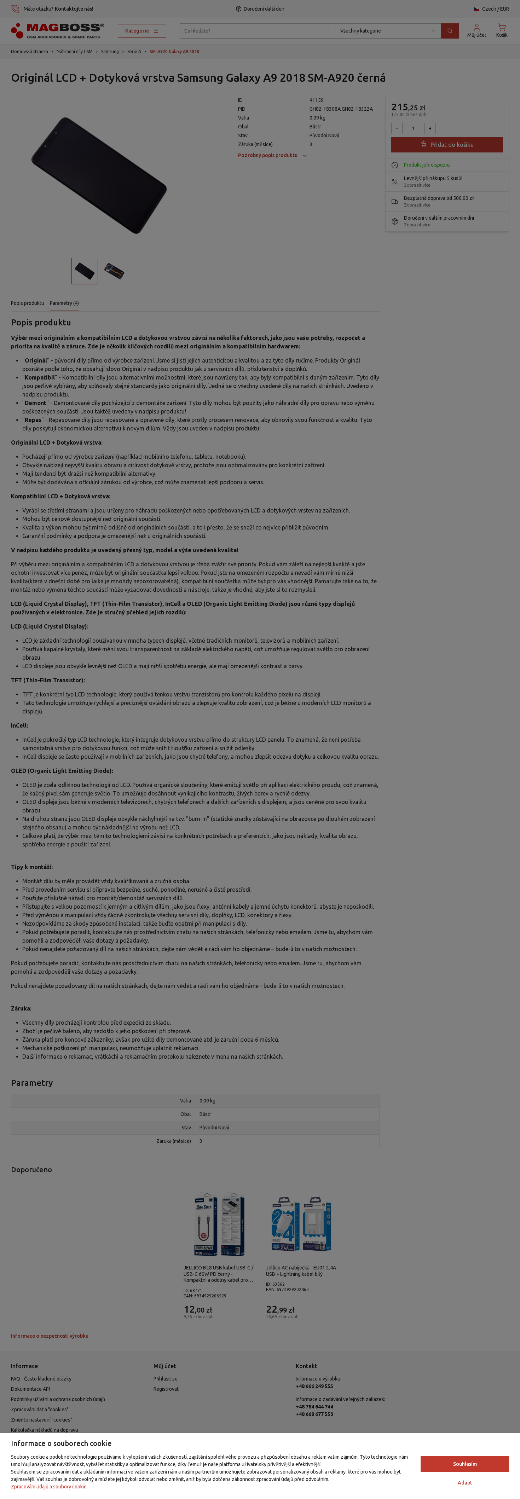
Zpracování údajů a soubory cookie (49, 1486)
